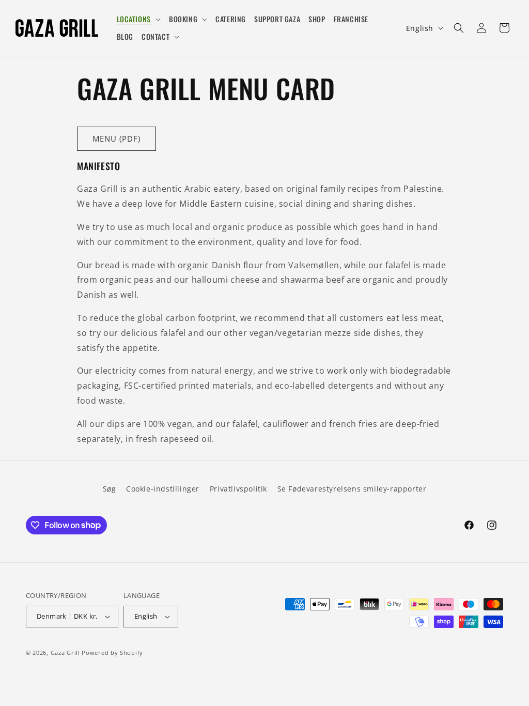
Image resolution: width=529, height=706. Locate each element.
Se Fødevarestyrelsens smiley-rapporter (352, 489)
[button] (139, 19)
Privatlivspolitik (238, 489)
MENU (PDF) (116, 138)
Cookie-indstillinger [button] (162, 489)
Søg (109, 489)
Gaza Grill (65, 652)
